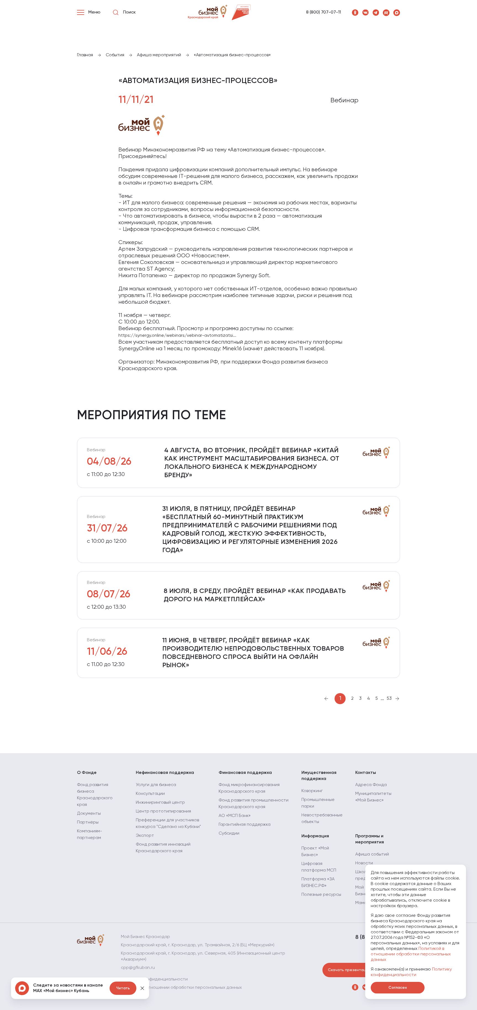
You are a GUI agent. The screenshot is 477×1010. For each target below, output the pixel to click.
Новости (364, 863)
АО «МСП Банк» (235, 816)
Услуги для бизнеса (156, 785)
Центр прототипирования (163, 811)
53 (389, 698)
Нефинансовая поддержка (165, 773)
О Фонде (87, 773)
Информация (315, 836)
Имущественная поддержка (318, 776)
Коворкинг (312, 791)
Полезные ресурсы (321, 895)
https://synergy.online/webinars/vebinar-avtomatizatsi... (177, 335)
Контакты (365, 773)
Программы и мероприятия (369, 839)
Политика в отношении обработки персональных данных (181, 987)
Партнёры (88, 822)
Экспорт (145, 835)
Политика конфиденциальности (154, 979)
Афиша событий (372, 854)
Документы (89, 813)
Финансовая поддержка (245, 773)
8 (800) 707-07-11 (323, 12)
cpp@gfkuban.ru (138, 968)
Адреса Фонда (371, 785)
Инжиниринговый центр (160, 802)
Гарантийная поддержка (245, 824)
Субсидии (229, 833)
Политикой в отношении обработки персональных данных (411, 954)
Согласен (397, 988)
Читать (123, 988)
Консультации (150, 794)
